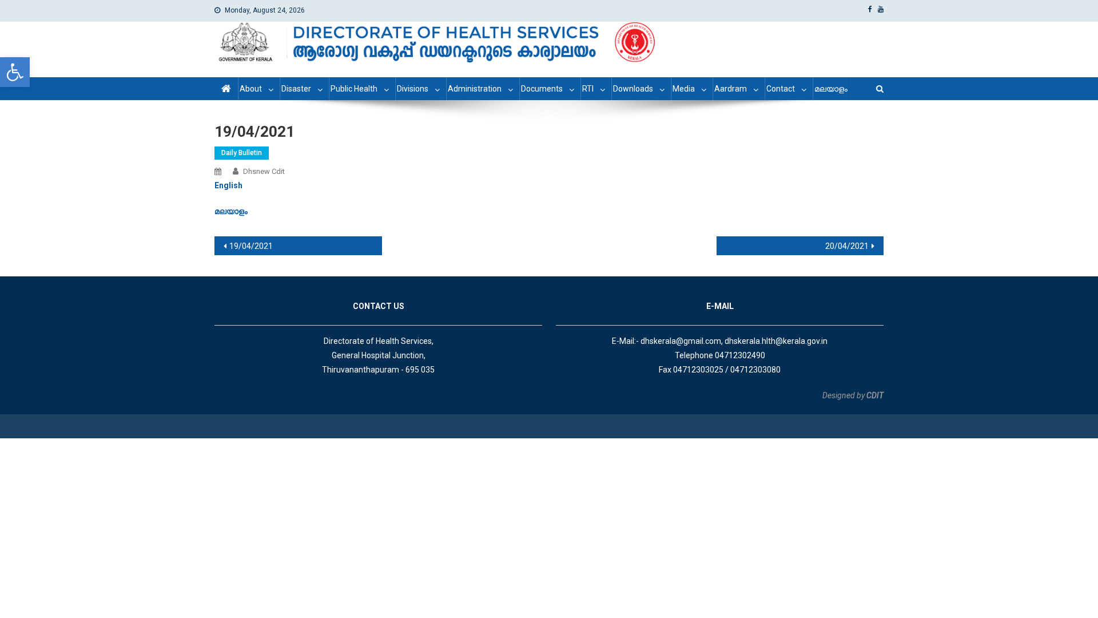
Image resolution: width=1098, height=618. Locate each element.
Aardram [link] (730, 88)
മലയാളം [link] (831, 88)
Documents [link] (542, 88)
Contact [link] (780, 88)
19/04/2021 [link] (251, 246)
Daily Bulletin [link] (241, 153)
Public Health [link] (354, 88)
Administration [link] (475, 88)
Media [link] (684, 88)
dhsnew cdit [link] (264, 171)
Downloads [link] (633, 88)
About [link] (251, 88)
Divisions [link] (412, 88)
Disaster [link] (296, 88)
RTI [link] (588, 88)
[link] (15, 72)
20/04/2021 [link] (847, 246)
